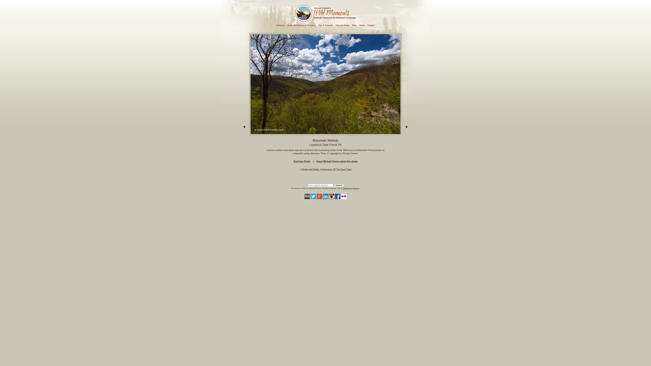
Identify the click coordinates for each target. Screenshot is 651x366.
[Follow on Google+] (319, 197)
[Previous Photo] (244, 134)
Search (339, 185)
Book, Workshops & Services (301, 25)
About (362, 25)
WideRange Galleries (351, 188)
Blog (354, 25)
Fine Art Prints (343, 25)
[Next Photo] (325, 134)
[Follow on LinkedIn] (325, 197)
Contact (371, 25)
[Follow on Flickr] (344, 197)
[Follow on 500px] (307, 197)
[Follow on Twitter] (313, 197)
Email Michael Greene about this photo (337, 161)
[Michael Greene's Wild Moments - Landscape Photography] (325, 20)
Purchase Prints (302, 161)
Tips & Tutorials (325, 25)
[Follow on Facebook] (337, 197)
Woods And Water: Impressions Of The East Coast (326, 169)
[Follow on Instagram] (331, 197)
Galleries (280, 25)
